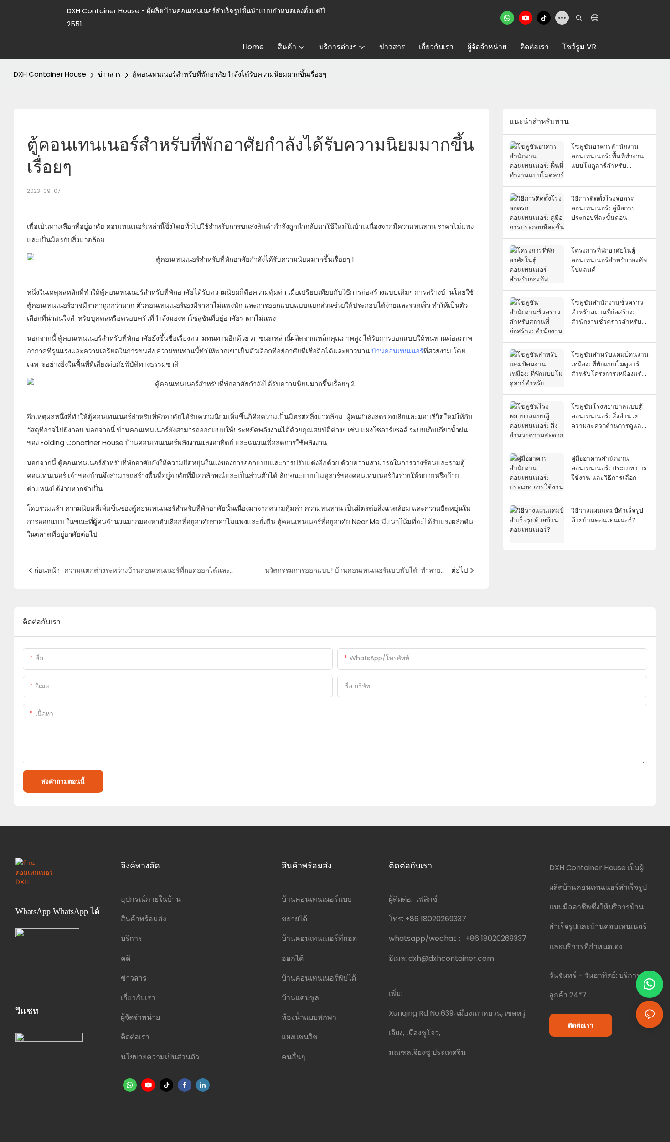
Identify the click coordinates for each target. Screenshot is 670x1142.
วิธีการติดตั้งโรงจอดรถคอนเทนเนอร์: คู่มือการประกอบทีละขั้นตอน (603, 207)
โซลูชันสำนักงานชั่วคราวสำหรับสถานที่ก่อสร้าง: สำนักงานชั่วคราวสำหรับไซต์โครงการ (607, 312)
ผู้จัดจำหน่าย (140, 1017)
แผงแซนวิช (300, 1037)
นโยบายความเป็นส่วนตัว (160, 1057)
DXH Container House (50, 74)
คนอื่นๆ (293, 1057)
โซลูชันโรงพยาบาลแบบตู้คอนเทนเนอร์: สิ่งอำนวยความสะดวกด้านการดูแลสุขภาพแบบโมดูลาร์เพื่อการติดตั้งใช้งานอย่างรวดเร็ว (609, 416)
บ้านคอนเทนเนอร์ (397, 351)
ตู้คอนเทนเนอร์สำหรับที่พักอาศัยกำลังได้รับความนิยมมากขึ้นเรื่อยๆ (229, 74)
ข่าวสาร (109, 74)
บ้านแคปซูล (300, 997)
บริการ (131, 938)
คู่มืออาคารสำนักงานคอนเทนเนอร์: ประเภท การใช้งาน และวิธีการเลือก (609, 467)
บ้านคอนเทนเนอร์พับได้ (319, 978)
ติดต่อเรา (135, 1037)
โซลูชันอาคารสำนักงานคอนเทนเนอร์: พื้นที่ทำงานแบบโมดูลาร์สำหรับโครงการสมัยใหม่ (607, 156)
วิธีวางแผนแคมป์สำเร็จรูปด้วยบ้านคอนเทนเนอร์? (607, 515)
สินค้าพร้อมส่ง (143, 919)
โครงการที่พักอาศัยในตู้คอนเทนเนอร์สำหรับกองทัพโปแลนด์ (609, 259)
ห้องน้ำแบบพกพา (309, 1017)
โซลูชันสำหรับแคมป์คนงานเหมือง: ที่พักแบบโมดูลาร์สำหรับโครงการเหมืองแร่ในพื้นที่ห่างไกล (610, 364)
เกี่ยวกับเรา (138, 997)
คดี (125, 958)
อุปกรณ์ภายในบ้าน (151, 899)
